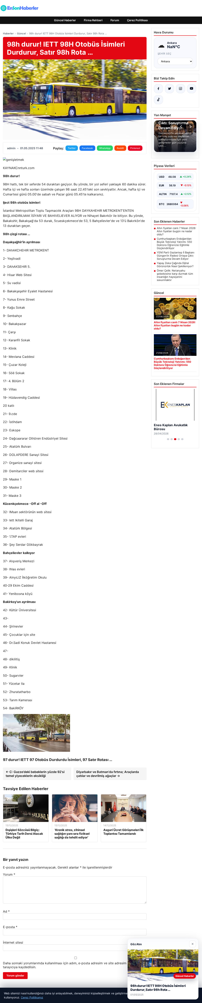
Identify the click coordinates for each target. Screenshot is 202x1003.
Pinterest (135, 148)
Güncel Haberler (65, 20)
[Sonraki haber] (190, 126)
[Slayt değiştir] (168, 439)
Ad (6, 911)
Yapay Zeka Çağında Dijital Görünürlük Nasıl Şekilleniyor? (175, 264)
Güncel (21, 33)
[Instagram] (180, 88)
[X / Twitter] (169, 88)
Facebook (87, 148)
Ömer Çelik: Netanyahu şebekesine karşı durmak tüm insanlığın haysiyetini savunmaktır (175, 275)
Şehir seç (165, 53)
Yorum (9, 874)
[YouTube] (191, 88)
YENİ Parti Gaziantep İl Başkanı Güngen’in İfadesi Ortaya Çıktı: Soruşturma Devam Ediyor (175, 255)
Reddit (120, 148)
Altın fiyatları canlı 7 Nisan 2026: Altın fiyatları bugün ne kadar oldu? (176, 231)
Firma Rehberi (93, 20)
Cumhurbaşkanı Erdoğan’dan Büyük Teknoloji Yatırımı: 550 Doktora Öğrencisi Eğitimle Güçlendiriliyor (174, 243)
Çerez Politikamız (32, 997)
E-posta (10, 927)
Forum (114, 20)
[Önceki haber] (181, 126)
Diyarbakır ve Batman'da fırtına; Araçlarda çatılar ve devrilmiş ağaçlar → (107, 774)
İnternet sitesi (13, 942)
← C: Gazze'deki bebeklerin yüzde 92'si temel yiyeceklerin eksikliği (35, 774)
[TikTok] (158, 99)
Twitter (72, 148)
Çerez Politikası (137, 20)
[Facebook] (158, 88)
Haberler (8, 33)
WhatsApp (104, 148)
